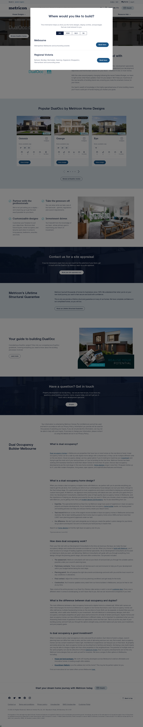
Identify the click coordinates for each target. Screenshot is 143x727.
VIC (60, 33)
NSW (68, 33)
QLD (76, 33)
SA (83, 33)
